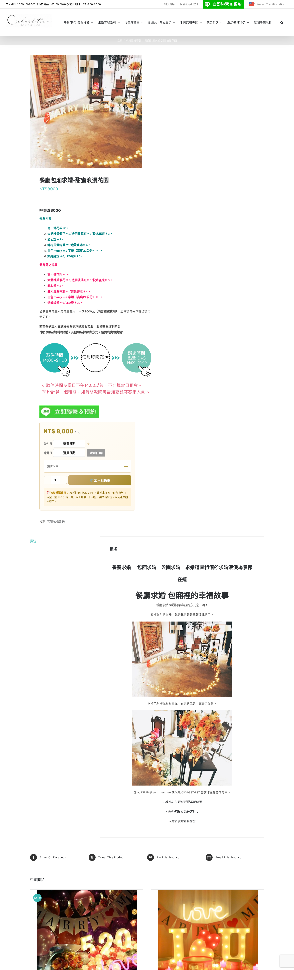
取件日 (48, 443)
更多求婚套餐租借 (183, 821)
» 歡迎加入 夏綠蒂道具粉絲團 (182, 802)
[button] (281, 22)
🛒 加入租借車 (99, 480)
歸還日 (48, 453)
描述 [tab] (33, 541)
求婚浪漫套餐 (56, 521)
